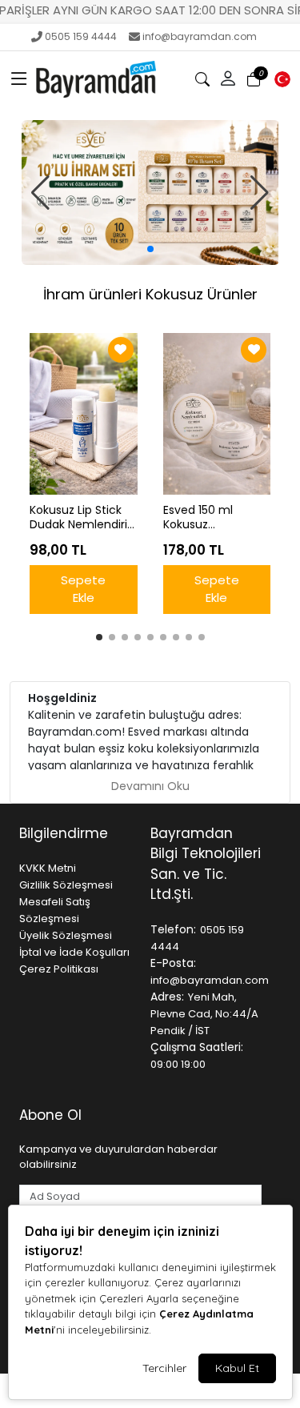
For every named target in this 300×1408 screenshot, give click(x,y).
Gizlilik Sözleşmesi (66, 885)
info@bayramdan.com (199, 36)
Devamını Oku (150, 786)
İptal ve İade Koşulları (74, 952)
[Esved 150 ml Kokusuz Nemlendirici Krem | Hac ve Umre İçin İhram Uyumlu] (217, 414)
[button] (19, 79)
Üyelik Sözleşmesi (65, 935)
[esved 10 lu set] (150, 192)
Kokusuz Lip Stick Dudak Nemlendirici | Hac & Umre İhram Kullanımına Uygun (83, 518)
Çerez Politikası (58, 969)
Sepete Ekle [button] (83, 589)
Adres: (167, 997)
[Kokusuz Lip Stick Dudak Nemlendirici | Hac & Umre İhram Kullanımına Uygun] (84, 414)
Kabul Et (237, 1368)
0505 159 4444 (81, 36)
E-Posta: (173, 963)
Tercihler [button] (164, 1368)
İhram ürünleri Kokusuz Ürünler (150, 294)
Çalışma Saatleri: (196, 1047)
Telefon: (173, 929)
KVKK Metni (47, 868)
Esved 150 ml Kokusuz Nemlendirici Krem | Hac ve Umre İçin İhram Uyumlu (214, 518)
